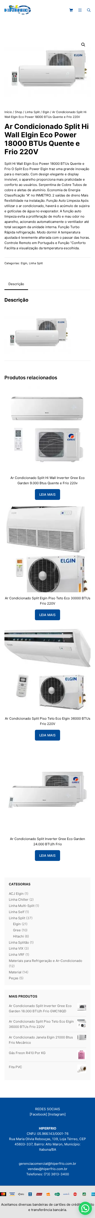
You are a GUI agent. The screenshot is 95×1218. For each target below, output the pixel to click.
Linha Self (16, 912)
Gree (17, 930)
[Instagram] (57, 1114)
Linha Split (32, 112)
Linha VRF (17, 954)
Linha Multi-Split (21, 906)
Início (8, 112)
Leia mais (47, 494)
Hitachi (18, 936)
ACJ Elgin (16, 893)
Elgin (46, 112)
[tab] (16, 284)
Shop (18, 112)
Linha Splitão (19, 942)
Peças (13, 978)
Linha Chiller (18, 899)
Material (15, 972)
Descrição (16, 284)
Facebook (38, 1114)
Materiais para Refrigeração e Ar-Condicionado (45, 961)
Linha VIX (16, 948)
